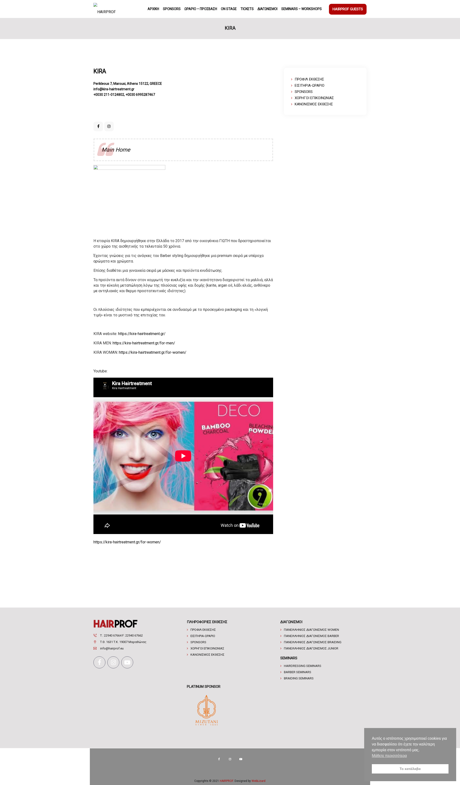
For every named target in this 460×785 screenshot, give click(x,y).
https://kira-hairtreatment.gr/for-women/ (152, 352)
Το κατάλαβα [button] (410, 769)
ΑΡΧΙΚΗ (153, 9)
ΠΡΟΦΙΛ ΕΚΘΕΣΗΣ (309, 79)
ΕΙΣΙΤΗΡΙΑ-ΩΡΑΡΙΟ (309, 85)
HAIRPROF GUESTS (348, 9)
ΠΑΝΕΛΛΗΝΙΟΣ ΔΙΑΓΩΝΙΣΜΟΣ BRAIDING (312, 642)
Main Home (116, 150)
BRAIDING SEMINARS (299, 678)
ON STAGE (229, 9)
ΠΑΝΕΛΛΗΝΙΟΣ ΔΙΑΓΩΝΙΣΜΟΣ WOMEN (311, 629)
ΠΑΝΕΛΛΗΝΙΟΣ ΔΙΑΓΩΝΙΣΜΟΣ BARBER (311, 636)
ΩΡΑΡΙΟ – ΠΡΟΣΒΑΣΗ (200, 9)
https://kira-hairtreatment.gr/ (142, 333)
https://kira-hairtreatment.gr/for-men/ (144, 343)
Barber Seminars (297, 672)
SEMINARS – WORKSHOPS (301, 9)
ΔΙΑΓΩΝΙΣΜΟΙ (267, 9)
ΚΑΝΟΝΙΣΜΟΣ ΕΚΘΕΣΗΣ (314, 104)
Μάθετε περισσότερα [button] (389, 756)
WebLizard (258, 781)
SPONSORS (172, 9)
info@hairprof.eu (112, 648)
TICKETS (247, 9)
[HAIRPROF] (104, 9)
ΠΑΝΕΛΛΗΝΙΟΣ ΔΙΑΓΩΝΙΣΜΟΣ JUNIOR (311, 648)
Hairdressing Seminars (302, 666)
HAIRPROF (226, 781)
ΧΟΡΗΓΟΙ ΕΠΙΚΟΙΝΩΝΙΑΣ (314, 98)
